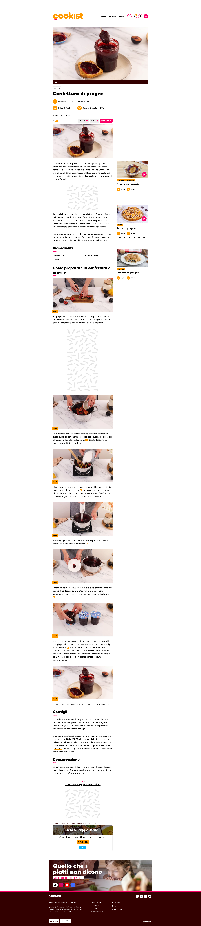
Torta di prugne (126, 228)
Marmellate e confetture (79, 823)
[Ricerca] (129, 16)
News (103, 16)
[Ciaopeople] (147, 921)
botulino (58, 748)
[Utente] (140, 16)
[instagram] (61, 885)
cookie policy (95, 905)
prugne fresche (91, 166)
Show (121, 16)
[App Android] (65, 921)
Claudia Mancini (64, 115)
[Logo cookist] (68, 16)
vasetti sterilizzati (94, 641)
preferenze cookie (97, 912)
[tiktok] (55, 885)
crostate (63, 226)
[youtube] (67, 885)
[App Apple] (54, 921)
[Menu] (146, 16)
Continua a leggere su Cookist (82, 784)
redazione (94, 909)
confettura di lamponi (97, 240)
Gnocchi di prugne (128, 272)
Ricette (112, 16)
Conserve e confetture (61, 823)
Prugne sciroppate (128, 184)
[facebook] (72, 885)
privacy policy (96, 902)
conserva (61, 173)
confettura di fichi (75, 240)
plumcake (72, 226)
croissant (82, 226)
